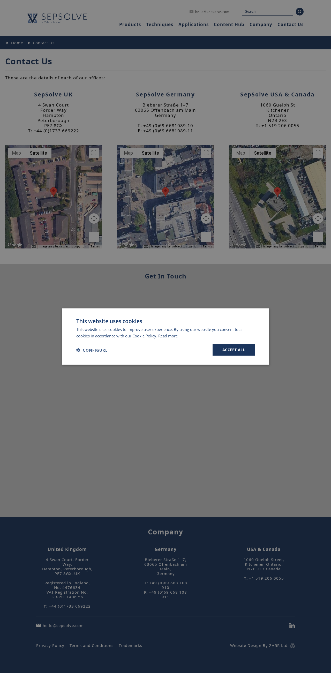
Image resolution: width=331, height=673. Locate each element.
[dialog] (165, 336)
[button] (92, 350)
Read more (168, 335)
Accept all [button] (233, 349)
